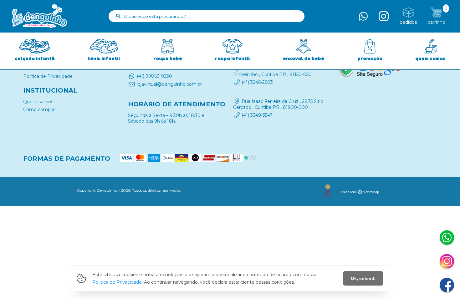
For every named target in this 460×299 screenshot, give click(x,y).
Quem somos (38, 101)
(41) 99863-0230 (154, 76)
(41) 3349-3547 (257, 115)
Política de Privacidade (48, 76)
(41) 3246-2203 (257, 82)
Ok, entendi (363, 278)
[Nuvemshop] (360, 192)
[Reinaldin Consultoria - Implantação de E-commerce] (327, 191)
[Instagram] (447, 262)
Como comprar (39, 109)
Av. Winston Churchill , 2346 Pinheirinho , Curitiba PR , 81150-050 (272, 71)
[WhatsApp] (447, 238)
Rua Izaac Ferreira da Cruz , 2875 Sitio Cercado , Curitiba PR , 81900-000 (278, 104)
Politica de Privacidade (117, 282)
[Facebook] (447, 286)
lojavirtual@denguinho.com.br (169, 84)
